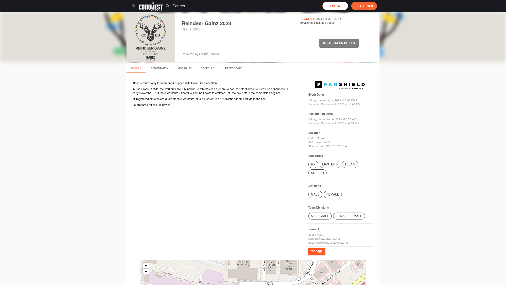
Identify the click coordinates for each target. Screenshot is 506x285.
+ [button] (146, 265)
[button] (151, 6)
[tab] (136, 68)
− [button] (146, 271)
